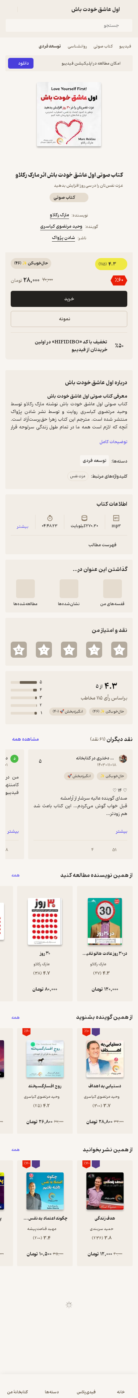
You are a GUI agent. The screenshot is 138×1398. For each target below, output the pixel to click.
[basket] (26, 9)
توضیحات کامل (113, 441)
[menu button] (9, 9)
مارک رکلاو (59, 215)
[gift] (69, 158)
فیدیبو (125, 46)
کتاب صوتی (103, 46)
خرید (69, 299)
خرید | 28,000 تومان (69, 1389)
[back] (129, 9)
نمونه (64, 319)
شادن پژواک (63, 237)
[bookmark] (85, 158)
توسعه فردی (50, 46)
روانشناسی (77, 46)
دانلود (23, 63)
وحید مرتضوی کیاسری (61, 226)
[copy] (16, 346)
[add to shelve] (112, 588)
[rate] (119, 650)
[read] (25, 588)
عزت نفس (77, 476)
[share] (53, 158)
